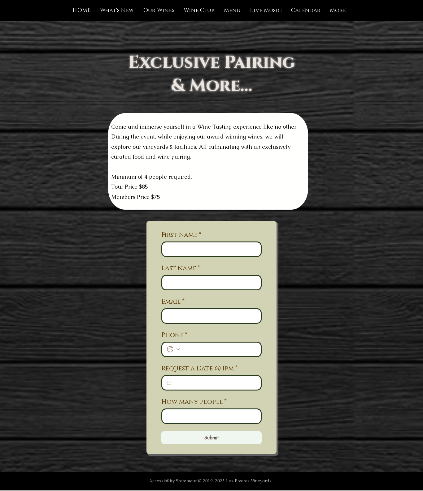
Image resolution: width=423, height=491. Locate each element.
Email (173, 302)
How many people (194, 402)
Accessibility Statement (173, 481)
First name (181, 235)
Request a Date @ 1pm (199, 369)
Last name (180, 268)
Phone (174, 335)
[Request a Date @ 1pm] (169, 383)
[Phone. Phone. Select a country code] (173, 349)
